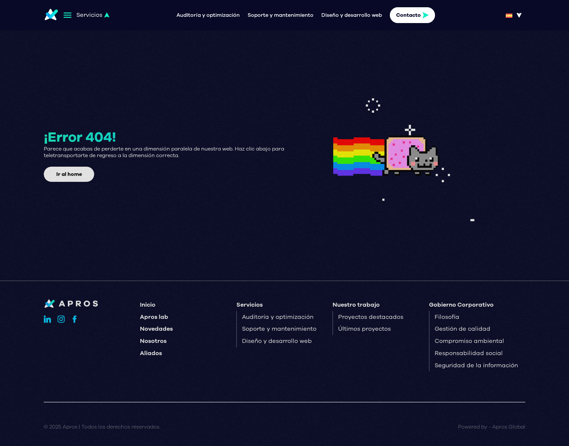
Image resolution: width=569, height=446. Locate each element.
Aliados (151, 353)
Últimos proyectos (364, 329)
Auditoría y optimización (208, 15)
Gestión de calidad (462, 329)
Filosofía (447, 317)
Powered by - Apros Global (491, 427)
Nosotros (153, 341)
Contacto (408, 15)
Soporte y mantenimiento (280, 15)
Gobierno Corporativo (461, 305)
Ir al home (69, 174)
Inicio (147, 305)
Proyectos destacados (370, 317)
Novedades (156, 329)
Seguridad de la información (476, 365)
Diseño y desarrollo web (351, 15)
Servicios (249, 305)
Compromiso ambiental (469, 341)
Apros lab (154, 317)
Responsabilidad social (469, 353)
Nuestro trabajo (356, 305)
